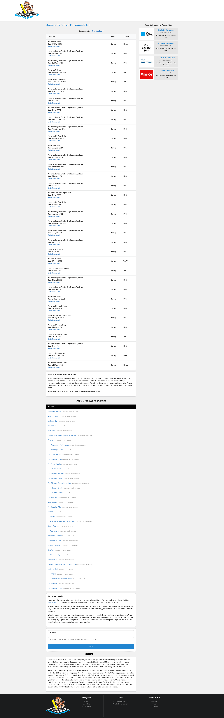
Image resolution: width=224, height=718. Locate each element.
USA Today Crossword (120, 704)
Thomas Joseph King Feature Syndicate (70, 435)
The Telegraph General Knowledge (68, 483)
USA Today (60, 431)
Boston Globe (61, 502)
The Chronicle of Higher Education (68, 579)
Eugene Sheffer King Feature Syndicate (70, 521)
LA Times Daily (61, 421)
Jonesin (59, 512)
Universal (59, 426)
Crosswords (86, 706)
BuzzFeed (59, 550)
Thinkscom (60, 440)
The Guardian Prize (63, 507)
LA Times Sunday (62, 555)
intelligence (52, 602)
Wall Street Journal (63, 411)
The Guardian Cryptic (64, 588)
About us (86, 704)
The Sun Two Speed (63, 493)
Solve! (91, 646)
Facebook (154, 701)
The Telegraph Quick (63, 478)
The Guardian (61, 583)
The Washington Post (64, 450)
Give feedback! (97, 31)
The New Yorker (62, 497)
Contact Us (154, 706)
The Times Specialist (63, 454)
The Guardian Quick (63, 459)
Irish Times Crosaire (63, 536)
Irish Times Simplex (63, 540)
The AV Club (60, 574)
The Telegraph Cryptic (64, 488)
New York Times (62, 416)
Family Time (60, 526)
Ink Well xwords (62, 531)
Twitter (154, 704)
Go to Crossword (54, 46)
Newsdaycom (61, 560)
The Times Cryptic (62, 464)
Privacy (86, 701)
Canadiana (60, 517)
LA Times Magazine (63, 545)
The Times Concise (63, 469)
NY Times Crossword (120, 701)
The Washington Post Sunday (67, 445)
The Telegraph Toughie (64, 474)
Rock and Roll (61, 569)
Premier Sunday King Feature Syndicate (70, 564)
